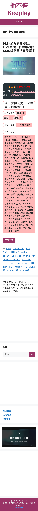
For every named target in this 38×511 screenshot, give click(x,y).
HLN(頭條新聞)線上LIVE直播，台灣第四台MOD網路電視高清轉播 (19, 47)
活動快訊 (7, 419)
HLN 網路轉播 (15, 267)
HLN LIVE (14, 252)
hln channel (18, 248)
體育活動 (7, 415)
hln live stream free (21, 256)
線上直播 (7, 410)
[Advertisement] (19, 319)
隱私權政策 (19, 508)
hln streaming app (19, 263)
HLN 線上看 (12, 270)
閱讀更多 (9, 240)
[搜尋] (32, 354)
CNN (8, 248)
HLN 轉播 (24, 270)
